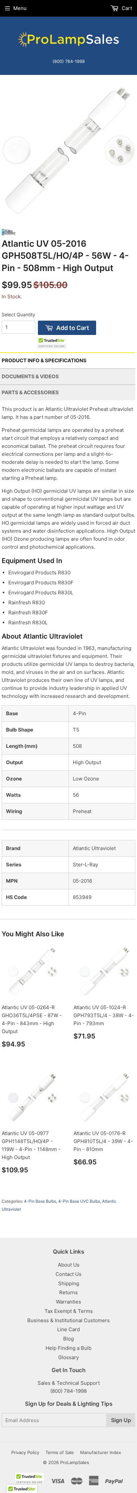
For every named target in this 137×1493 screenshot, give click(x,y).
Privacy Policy (25, 1452)
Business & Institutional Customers (68, 1320)
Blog (68, 1339)
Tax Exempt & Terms (69, 1311)
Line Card (68, 1329)
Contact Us (68, 1274)
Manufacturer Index (100, 1452)
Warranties (68, 1302)
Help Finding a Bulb (68, 1348)
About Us (68, 1265)
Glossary (68, 1357)
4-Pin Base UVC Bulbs (79, 1201)
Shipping (68, 1283)
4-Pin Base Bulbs (40, 1201)
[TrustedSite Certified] (52, 342)
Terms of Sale (60, 1452)
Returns (68, 1292)
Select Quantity (18, 314)
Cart (126, 8)
